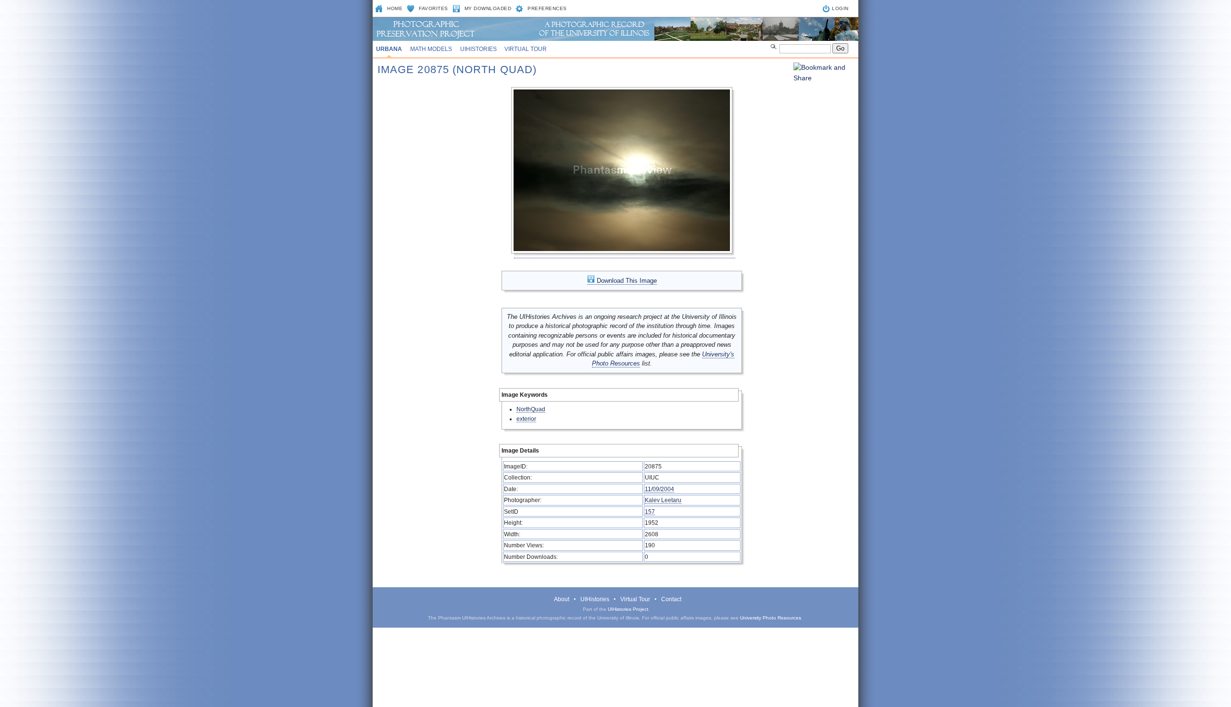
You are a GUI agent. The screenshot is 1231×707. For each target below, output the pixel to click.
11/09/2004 (659, 489)
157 (650, 511)
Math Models (431, 49)
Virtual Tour (525, 49)
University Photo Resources (770, 617)
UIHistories (478, 49)
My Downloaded (488, 8)
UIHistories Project (628, 609)
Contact (671, 599)
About (561, 599)
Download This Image (626, 280)
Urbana (389, 49)
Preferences (547, 8)
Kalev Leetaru (663, 500)
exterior (526, 419)
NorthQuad (530, 409)
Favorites (433, 8)
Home (394, 8)
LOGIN (840, 8)
